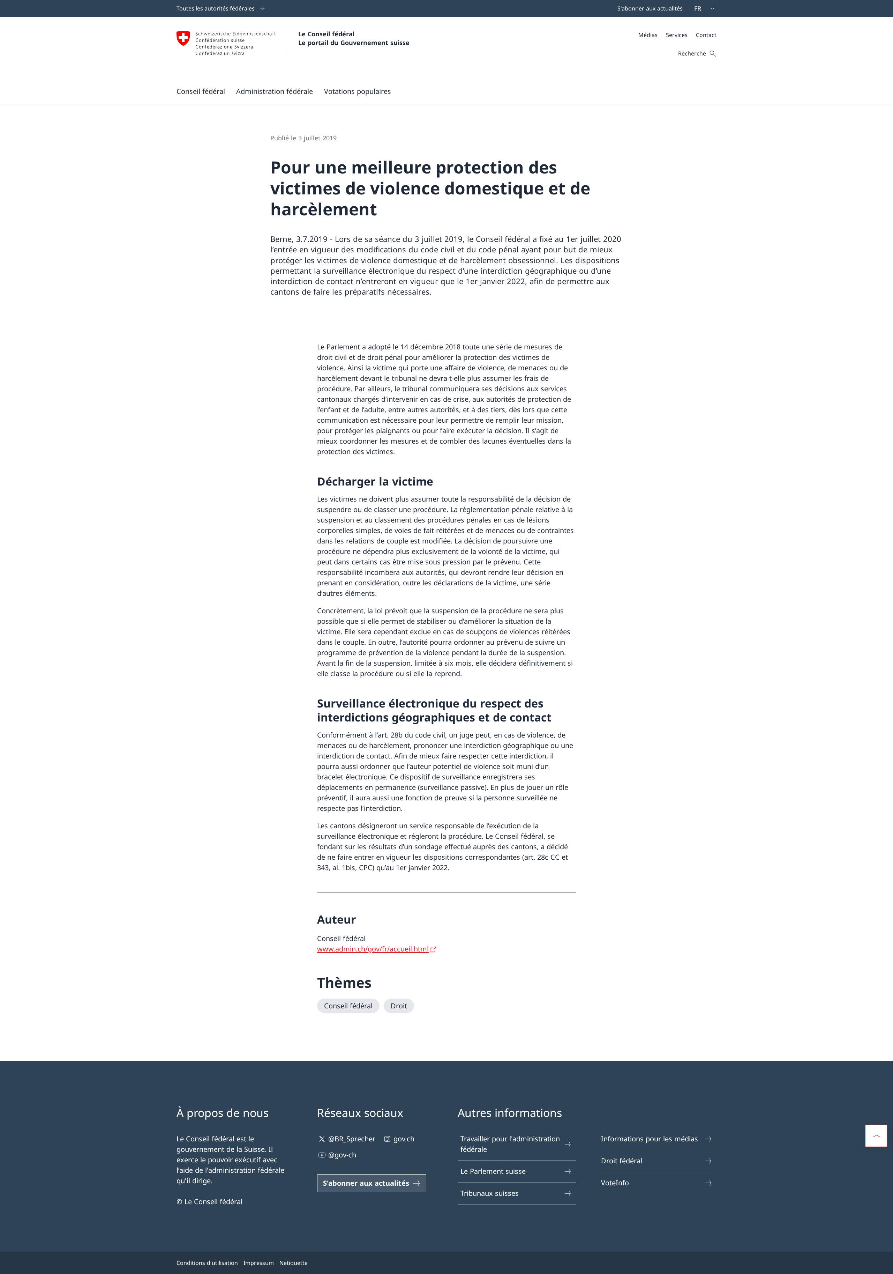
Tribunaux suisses (489, 1193)
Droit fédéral (621, 1160)
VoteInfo (615, 1182)
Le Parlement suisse (493, 1171)
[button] (201, 91)
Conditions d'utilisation (207, 1263)
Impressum (258, 1263)
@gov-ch (342, 1155)
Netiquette (293, 1263)
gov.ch (403, 1138)
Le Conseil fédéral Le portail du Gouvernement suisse (354, 38)
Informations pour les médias (649, 1138)
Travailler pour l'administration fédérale (510, 1144)
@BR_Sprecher (351, 1138)
